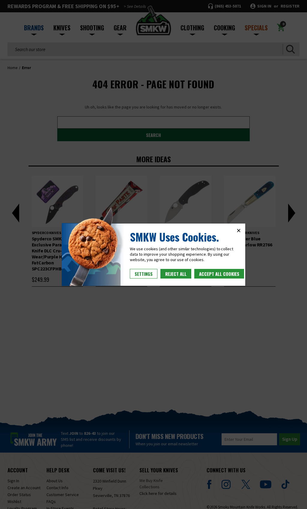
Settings (144, 273)
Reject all (175, 273)
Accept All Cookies (219, 273)
